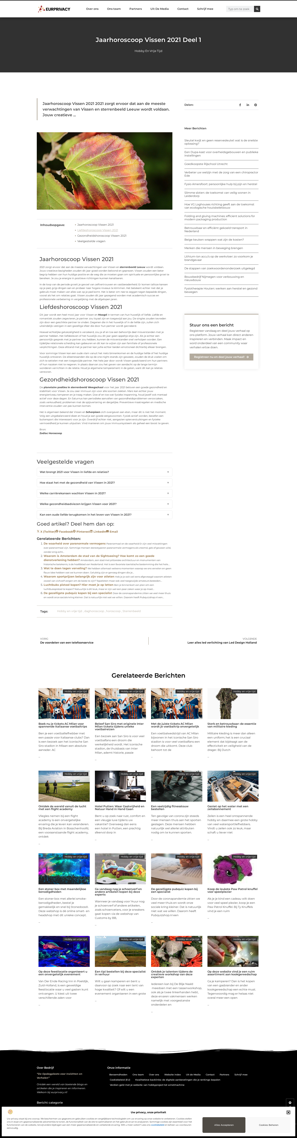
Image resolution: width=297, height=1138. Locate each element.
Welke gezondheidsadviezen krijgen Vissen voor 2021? (104, 504)
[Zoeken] (257, 9)
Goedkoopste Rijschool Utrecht (206, 164)
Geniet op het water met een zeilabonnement (227, 808)
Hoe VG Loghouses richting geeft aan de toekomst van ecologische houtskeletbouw (219, 206)
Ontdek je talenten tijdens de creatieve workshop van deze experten (172, 974)
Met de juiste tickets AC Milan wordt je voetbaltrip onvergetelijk (175, 725)
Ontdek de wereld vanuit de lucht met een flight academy (62, 808)
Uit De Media (159, 8)
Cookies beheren (268, 1125)
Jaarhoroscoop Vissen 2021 (95, 224)
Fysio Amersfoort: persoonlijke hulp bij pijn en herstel (220, 184)
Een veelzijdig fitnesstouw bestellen (170, 808)
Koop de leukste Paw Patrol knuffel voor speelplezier (232, 890)
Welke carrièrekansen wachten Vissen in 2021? (104, 493)
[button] (288, 1112)
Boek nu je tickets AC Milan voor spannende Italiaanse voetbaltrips (62, 725)
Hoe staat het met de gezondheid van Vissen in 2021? (104, 482)
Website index (172, 1074)
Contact (183, 8)
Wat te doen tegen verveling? (65, 568)
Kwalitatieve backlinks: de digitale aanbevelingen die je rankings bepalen (177, 1079)
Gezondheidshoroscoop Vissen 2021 (101, 235)
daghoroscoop (94, 611)
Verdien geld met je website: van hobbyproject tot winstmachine (147, 1084)
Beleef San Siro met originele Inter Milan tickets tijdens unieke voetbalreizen (119, 726)
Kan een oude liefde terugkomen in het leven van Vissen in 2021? (104, 514)
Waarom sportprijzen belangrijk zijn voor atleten (79, 576)
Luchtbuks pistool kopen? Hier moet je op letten (78, 584)
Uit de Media (193, 1074)
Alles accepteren (224, 1125)
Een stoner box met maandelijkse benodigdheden (62, 890)
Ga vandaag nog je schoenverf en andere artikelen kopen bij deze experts (118, 891)
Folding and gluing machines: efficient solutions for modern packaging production (219, 217)
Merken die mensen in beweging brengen (213, 248)
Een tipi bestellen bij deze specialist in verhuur (120, 973)
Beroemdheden (118, 1074)
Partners (135, 8)
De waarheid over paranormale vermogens (75, 543)
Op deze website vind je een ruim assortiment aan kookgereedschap (232, 973)
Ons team (114, 8)
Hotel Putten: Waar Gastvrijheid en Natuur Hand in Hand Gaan (119, 808)
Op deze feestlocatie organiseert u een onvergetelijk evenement (62, 973)
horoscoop (113, 611)
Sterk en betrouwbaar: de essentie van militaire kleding (231, 725)
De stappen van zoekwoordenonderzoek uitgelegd (219, 268)
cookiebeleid (157, 1125)
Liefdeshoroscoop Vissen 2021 (97, 230)
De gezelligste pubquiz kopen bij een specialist (78, 593)
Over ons (92, 8)
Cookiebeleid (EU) (120, 1079)
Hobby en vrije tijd (148, 51)
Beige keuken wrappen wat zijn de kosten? (214, 239)
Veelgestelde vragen (91, 241)
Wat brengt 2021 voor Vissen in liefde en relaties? (104, 472)
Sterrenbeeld (132, 611)
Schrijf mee (205, 8)
